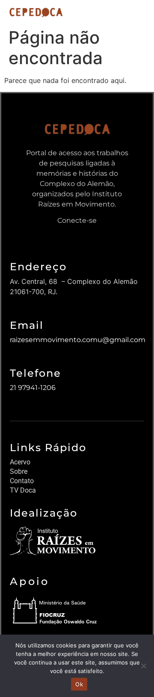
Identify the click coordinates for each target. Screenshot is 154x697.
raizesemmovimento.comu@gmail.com (77, 340)
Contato (22, 481)
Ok (79, 684)
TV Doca (23, 490)
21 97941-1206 (33, 388)
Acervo (20, 462)
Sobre (18, 471)
